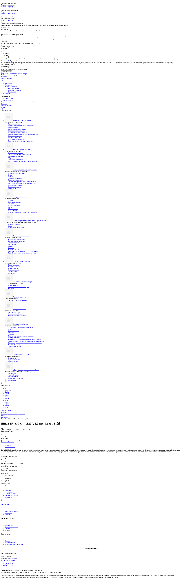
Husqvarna (8, 390)
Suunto (7, 400)
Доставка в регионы (14, 90)
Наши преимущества (11, 511)
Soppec (7, 404)
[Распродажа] (1, 383)
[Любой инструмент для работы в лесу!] (14, 73)
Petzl (6, 402)
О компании (9, 83)
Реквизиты (8, 513)
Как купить (8, 85)
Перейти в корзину (7, 6)
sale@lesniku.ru (12, 558)
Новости (7, 541)
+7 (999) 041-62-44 (7, 100)
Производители (10, 542)
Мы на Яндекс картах (8, 560)
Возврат (7, 530)
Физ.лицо (4, 61)
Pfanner (7, 407)
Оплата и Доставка (11, 86)
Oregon (7, 392)
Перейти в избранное (8, 13)
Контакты (8, 93)
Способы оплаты (13, 88)
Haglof (7, 398)
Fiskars (7, 395)
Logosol (7, 393)
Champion (8, 397)
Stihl (6, 388)
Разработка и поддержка (67, 572)
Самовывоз (12, 92)
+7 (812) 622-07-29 (7, 98)
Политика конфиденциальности (15, 544)
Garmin (7, 405)
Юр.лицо (13, 61)
